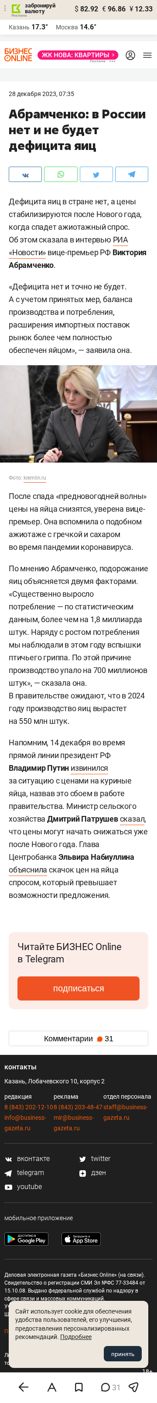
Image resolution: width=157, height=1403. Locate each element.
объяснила (28, 869)
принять (122, 1353)
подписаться (78, 988)
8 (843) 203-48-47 (78, 1107)
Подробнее (76, 1336)
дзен (97, 1172)
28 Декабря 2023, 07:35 (41, 93)
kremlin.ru (35, 478)
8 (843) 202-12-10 (28, 1107)
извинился (89, 768)
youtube (28, 1186)
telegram (29, 1172)
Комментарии (78, 1038)
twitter (99, 1158)
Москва (67, 27)
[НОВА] (75, 55)
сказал (132, 818)
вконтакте (32, 1158)
